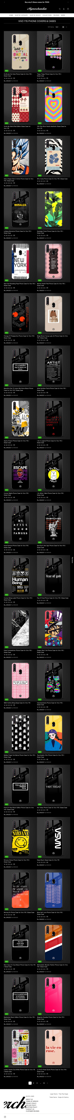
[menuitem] (63, 15)
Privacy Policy (31, 1103)
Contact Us (30, 1109)
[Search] (60, 9)
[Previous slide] (4, 2)
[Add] (34, 69)
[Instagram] (5, 1117)
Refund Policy (31, 1105)
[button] (58, 27)
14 (44, 1083)
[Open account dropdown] (64, 9)
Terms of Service (32, 1101)
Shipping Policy (31, 1107)
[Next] (47, 1083)
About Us (29, 1099)
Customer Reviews (32, 1111)
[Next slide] (68, 2)
